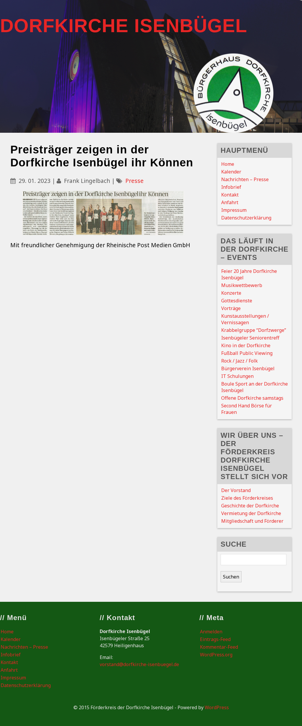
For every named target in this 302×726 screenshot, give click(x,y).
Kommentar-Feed (219, 647)
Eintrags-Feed (215, 639)
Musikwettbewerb (241, 285)
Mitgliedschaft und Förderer (252, 521)
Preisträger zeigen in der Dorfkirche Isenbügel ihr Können (101, 156)
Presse (134, 181)
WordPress (217, 707)
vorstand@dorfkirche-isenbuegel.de (139, 664)
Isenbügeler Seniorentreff (250, 338)
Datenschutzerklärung (246, 217)
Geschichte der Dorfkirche (250, 505)
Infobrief (231, 187)
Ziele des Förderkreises (247, 498)
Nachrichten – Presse (245, 179)
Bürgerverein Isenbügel (248, 368)
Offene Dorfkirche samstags (252, 398)
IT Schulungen (237, 376)
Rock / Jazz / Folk (239, 361)
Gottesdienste (236, 300)
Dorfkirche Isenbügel (123, 25)
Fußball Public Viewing (247, 353)
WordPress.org (216, 654)
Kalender (231, 171)
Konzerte (231, 293)
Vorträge (231, 308)
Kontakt (230, 194)
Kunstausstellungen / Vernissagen (245, 319)
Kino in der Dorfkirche (245, 345)
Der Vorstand (236, 490)
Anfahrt (229, 202)
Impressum (234, 210)
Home (227, 164)
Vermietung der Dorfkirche (251, 513)
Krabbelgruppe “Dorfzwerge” (253, 330)
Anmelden (211, 631)
